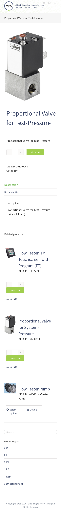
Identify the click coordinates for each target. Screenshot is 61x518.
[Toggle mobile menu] (55, 2)
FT (20, 170)
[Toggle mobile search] (49, 2)
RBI (8, 469)
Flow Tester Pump (34, 389)
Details (13, 298)
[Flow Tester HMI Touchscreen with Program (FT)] (10, 253)
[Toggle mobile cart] (43, 2)
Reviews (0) (11, 192)
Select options (14, 411)
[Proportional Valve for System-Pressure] (10, 325)
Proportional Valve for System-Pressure (34, 327)
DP (8, 447)
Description (11, 184)
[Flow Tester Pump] (10, 388)
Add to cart (35, 152)
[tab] (30, 184)
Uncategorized (15, 483)
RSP (8, 476)
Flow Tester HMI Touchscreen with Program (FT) (33, 259)
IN (7, 462)
